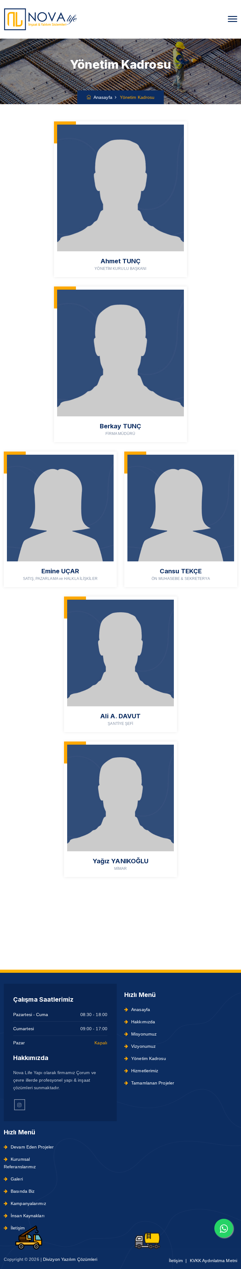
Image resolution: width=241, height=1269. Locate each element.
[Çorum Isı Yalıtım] (41, 19)
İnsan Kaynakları (28, 1215)
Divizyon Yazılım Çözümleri (70, 1259)
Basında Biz (23, 1191)
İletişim (18, 1227)
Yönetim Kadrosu (148, 1058)
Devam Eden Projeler (32, 1146)
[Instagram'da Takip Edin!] (19, 1104)
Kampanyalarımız (28, 1203)
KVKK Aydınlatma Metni (213, 1260)
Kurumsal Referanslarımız (20, 1163)
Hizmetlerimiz (144, 1070)
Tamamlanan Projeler (152, 1082)
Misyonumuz (144, 1033)
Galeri (17, 1178)
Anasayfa (101, 97)
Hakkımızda (143, 1021)
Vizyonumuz (143, 1046)
